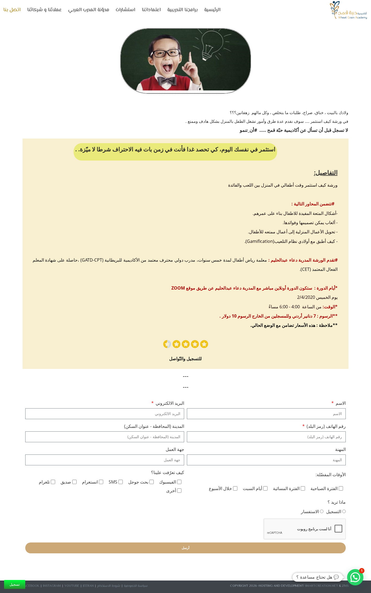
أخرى (171, 491)
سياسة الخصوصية (136, 586)
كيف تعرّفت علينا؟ (167, 472)
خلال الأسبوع (220, 488)
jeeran (88, 586)
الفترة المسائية (286, 488)
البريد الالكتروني (169, 403)
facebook (31, 586)
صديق (66, 482)
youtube (71, 586)
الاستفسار (310, 511)
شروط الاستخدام (108, 586)
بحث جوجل (138, 482)
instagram (52, 586)
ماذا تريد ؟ (337, 502)
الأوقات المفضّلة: (331, 475)
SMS (113, 482)
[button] (355, 577)
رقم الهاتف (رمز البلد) (326, 426)
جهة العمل (175, 449)
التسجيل (333, 511)
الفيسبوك (167, 482)
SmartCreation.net (321, 586)
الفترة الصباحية (324, 488)
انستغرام (90, 482)
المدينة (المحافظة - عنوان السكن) (154, 426)
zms (345, 586)
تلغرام (44, 482)
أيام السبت (252, 488)
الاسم (340, 403)
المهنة (340, 449)
